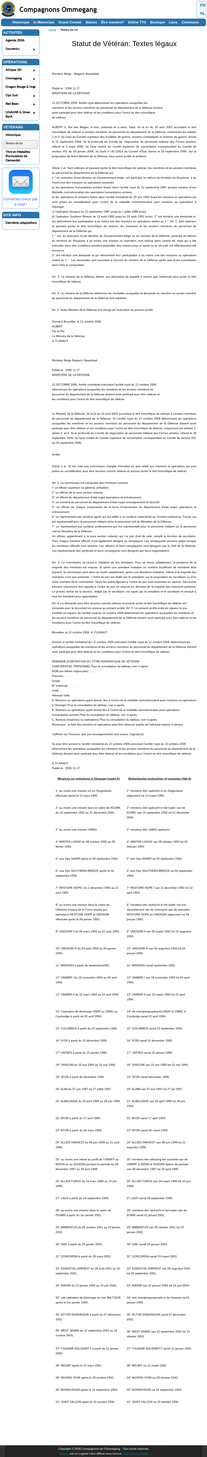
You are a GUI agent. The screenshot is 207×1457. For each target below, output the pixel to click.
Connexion (190, 22)
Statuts (91, 22)
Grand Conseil (69, 22)
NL (202, 13)
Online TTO (137, 22)
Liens (173, 22)
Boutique (157, 22)
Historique (21, 22)
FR (202, 5)
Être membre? (112, 22)
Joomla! (64, 1453)
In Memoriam (43, 22)
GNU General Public (135, 1453)
